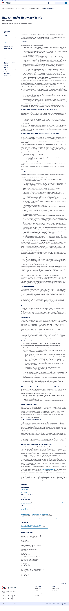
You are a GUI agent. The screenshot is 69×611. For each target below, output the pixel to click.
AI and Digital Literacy (7, 75)
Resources (5, 42)
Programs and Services (8, 37)
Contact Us (6, 67)
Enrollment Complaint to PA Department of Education (32, 526)
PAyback (36, 595)
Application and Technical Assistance (8, 44)
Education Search (7, 73)
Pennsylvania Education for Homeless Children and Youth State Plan (34, 514)
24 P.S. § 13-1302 (24, 491)
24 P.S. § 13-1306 (24, 492)
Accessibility (7, 56)
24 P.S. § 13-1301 (24, 489)
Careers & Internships (55, 588)
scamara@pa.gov (24, 577)
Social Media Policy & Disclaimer (61, 604)
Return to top (63, 583)
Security (65, 603)
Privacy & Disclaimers (52, 603)
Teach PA (5, 71)
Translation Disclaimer (59, 603)
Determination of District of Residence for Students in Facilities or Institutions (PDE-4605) (39, 518)
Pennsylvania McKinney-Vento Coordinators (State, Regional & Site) (34, 527)
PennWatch (54, 590)
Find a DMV (37, 590)
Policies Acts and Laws (8, 52)
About (5, 69)
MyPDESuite (6, 65)
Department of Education (7, 32)
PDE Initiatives (6, 58)
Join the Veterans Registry (39, 593)
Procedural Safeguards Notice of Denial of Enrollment (32, 525)
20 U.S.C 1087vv (24, 509)
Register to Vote (38, 588)
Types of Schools (7, 60)
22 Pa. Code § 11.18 (24, 497)
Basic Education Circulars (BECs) (9, 55)
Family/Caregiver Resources (9, 50)
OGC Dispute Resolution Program (50, 469)
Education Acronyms (8, 48)
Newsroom (5, 35)
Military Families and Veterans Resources (9, 63)
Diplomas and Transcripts (8, 46)
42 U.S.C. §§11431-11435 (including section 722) (30, 508)
